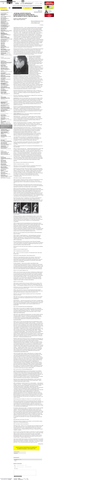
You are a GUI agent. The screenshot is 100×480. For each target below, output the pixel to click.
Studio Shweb (9, 479)
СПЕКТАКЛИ (29, 1)
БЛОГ (17, 1)
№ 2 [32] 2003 (23, 3)
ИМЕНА (26, 1)
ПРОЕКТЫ (40, 1)
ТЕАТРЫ (33, 1)
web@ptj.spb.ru (15, 479)
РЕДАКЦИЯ (37, 1)
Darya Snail (15, 459)
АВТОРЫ (20, 1)
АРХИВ (23, 1)
